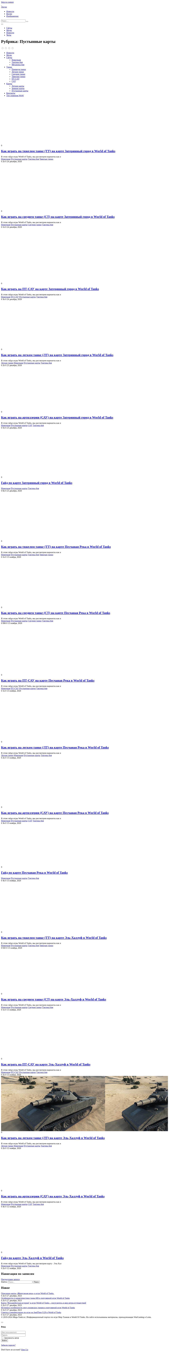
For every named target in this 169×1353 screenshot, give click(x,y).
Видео (9, 14)
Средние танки (18, 74)
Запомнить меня (11, 1338)
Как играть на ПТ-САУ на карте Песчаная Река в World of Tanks (47, 680)
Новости (10, 11)
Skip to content (7, 2)
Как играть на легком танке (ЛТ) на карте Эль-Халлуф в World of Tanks (53, 1138)
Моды (9, 30)
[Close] (2, 1322)
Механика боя (18, 65)
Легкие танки (18, 72)
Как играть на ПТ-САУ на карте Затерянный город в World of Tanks (50, 289)
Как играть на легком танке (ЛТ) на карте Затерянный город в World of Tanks (57, 355)
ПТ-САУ (15, 79)
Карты (9, 84)
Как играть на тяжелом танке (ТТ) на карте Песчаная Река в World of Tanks (56, 546)
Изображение (12, 16)
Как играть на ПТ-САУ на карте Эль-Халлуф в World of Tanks (45, 1064)
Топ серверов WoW (15, 95)
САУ (14, 81)
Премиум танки (19, 69)
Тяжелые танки (18, 76)
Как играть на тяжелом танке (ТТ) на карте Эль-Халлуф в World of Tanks (54, 937)
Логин (4, 7)
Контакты (10, 93)
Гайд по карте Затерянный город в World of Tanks (36, 482)
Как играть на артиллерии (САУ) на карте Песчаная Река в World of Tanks (55, 812)
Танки (9, 67)
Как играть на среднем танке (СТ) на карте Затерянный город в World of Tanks (58, 216)
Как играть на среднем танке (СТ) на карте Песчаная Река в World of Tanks (55, 613)
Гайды (9, 28)
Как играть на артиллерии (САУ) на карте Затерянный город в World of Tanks (57, 417)
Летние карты (18, 86)
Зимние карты (18, 88)
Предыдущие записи (10, 1279)
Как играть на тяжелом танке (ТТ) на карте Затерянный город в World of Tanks (58, 151)
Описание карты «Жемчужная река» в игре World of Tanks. (27, 1293)
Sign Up (24, 1350)
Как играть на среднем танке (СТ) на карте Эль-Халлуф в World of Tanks (53, 999)
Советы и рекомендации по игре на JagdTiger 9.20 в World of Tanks (31, 1312)
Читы (8, 35)
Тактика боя (17, 62)
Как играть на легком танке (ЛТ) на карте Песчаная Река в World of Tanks (55, 747)
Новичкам (16, 60)
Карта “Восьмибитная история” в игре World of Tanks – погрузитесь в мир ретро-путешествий (43, 1303)
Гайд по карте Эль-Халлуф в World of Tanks (32, 1258)
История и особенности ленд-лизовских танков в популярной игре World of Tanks (38, 1308)
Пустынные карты (20, 91)
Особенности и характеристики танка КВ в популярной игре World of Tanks (35, 1298)
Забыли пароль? (8, 1345)
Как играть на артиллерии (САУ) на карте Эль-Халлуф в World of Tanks (53, 1196)
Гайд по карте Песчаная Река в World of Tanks (34, 872)
